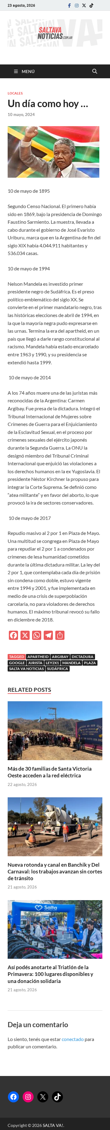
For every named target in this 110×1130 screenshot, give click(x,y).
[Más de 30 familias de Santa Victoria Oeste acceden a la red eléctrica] (55, 733)
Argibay (60, 656)
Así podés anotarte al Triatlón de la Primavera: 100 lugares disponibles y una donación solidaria (50, 974)
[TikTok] (57, 1096)
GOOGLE (17, 662)
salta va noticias (26, 668)
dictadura (83, 656)
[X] (42, 1096)
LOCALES (15, 93)
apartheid (38, 656)
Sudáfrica (57, 668)
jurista (35, 662)
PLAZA (90, 662)
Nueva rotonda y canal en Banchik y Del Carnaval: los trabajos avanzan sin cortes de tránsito (55, 871)
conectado (73, 1039)
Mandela (71, 662)
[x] (84, 5)
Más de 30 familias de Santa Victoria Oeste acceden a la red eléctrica (50, 772)
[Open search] (94, 71)
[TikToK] (91, 5)
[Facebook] (69, 5)
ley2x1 (52, 662)
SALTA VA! (53, 1125)
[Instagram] (76, 5)
